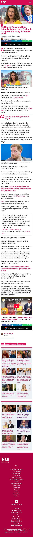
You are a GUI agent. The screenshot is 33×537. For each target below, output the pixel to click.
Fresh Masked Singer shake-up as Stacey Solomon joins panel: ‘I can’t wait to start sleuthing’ (23, 395)
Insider (16, 496)
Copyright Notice (16, 525)
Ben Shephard (18, 97)
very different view (19, 196)
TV (1, 25)
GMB (27, 96)
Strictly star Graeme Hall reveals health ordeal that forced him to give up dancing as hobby (8, 445)
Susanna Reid (21, 344)
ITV (6, 67)
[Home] (3, 2)
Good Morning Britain (10, 344)
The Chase (16, 475)
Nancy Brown (9, 38)
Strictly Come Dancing (16, 479)
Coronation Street (16, 483)
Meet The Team (16, 511)
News (16, 465)
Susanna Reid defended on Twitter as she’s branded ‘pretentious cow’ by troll (16, 268)
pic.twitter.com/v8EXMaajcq (11, 229)
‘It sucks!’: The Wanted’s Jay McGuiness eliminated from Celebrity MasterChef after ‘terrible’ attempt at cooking (24, 379)
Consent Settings (16, 521)
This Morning (16, 471)
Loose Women (16, 473)
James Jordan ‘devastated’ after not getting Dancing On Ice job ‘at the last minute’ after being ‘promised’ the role (9, 416)
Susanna (8, 65)
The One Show (16, 477)
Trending (16, 492)
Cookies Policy (16, 519)
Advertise (16, 515)
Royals (16, 490)
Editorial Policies (16, 513)
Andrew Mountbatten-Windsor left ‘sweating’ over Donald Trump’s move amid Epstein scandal (23, 416)
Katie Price (16, 494)
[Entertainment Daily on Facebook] (16, 501)
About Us (16, 508)
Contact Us (16, 517)
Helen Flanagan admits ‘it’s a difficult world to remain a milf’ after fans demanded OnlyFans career (23, 446)
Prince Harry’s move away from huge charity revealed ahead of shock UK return (24, 431)
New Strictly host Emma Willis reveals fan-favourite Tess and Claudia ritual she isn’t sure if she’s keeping (9, 379)
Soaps (16, 481)
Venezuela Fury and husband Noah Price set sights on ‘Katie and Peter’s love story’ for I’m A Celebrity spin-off (24, 362)
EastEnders (16, 485)
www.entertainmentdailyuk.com (14, 529)
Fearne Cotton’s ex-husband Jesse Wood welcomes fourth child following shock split (7, 431)
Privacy (16, 523)
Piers (2, 201)
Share (6, 40)
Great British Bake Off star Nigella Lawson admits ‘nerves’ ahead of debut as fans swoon (9, 394)
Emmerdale (16, 487)
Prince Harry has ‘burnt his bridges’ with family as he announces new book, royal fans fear (16, 189)
